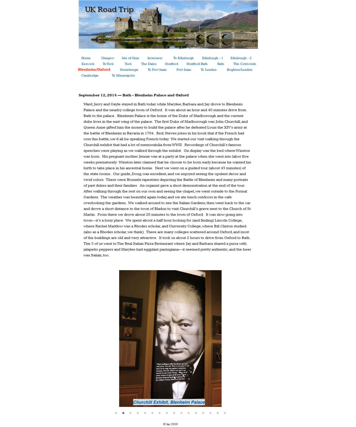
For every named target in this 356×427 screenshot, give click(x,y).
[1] (116, 413)
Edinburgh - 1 (212, 58)
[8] (166, 413)
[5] (145, 413)
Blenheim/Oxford (94, 69)
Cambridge (90, 75)
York (128, 64)
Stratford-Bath (197, 64)
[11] (188, 413)
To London (209, 70)
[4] (137, 413)
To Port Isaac (157, 70)
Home (86, 58)
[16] (225, 413)
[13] (203, 413)
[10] (181, 413)
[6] (152, 413)
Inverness (154, 58)
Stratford (171, 64)
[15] (217, 413)
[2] (123, 413)
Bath (220, 64)
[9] (174, 413)
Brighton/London (239, 70)
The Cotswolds (244, 64)
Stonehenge (129, 70)
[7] (159, 413)
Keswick (88, 64)
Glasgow (107, 58)
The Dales (148, 64)
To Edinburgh (183, 58)
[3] (130, 413)
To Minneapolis (123, 75)
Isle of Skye (130, 58)
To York (108, 64)
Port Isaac (184, 70)
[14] (210, 413)
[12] (195, 413)
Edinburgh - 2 (241, 58)
